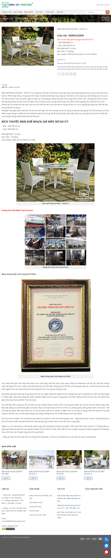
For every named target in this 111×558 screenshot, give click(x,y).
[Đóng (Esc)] (2, 545)
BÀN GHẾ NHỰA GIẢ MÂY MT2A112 (39, 472)
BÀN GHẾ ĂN (67, 67)
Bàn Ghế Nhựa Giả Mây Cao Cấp (97, 69)
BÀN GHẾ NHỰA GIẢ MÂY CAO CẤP (31, 18)
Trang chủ (7, 18)
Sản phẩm (28, 12)
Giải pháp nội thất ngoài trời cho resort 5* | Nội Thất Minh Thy (69, 506)
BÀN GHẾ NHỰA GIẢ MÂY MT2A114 (94, 472)
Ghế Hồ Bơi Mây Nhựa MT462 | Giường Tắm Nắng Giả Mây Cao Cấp (69, 498)
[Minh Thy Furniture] (17, 5)
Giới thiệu (17, 12)
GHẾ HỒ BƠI (34, 511)
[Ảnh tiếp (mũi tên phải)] (8, 554)
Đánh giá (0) (14, 87)
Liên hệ (60, 12)
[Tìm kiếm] (107, 12)
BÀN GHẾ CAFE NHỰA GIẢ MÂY (77, 69)
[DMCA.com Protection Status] (8, 529)
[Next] (109, 467)
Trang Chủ (7, 12)
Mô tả (4, 87)
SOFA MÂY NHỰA (35, 502)
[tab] (4, 87)
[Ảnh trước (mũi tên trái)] (2, 554)
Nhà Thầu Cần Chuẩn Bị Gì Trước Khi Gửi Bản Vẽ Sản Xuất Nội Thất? (69, 515)
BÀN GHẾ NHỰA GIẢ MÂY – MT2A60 (13, 472)
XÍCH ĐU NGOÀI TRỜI (37, 515)
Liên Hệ (5, 478)
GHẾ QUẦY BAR (35, 507)
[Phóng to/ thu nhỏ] (8, 545)
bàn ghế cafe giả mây (95, 67)
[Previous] (1, 467)
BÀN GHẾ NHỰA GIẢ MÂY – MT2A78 (67, 472)
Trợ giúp (50, 12)
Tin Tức (39, 12)
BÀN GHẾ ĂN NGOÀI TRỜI (80, 67)
